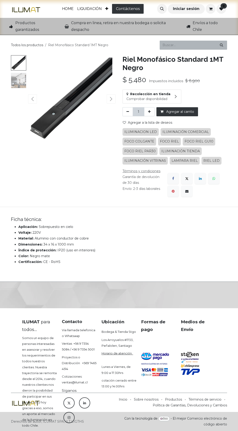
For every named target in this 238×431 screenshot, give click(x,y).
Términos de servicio (204, 399)
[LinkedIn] (200, 178)
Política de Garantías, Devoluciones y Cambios (190, 405)
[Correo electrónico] (186, 191)
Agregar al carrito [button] (179, 112)
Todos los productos (27, 45)
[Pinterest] (173, 191)
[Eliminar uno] (127, 111)
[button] (162, 9)
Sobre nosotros (146, 399)
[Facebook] (173, 178)
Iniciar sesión (186, 8)
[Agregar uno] (149, 111)
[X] (186, 178)
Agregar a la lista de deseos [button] (150, 122)
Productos (173, 399)
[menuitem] (67, 9)
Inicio (123, 399)
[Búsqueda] (221, 45)
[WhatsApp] (213, 178)
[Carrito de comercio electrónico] (210, 9)
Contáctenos (128, 8)
